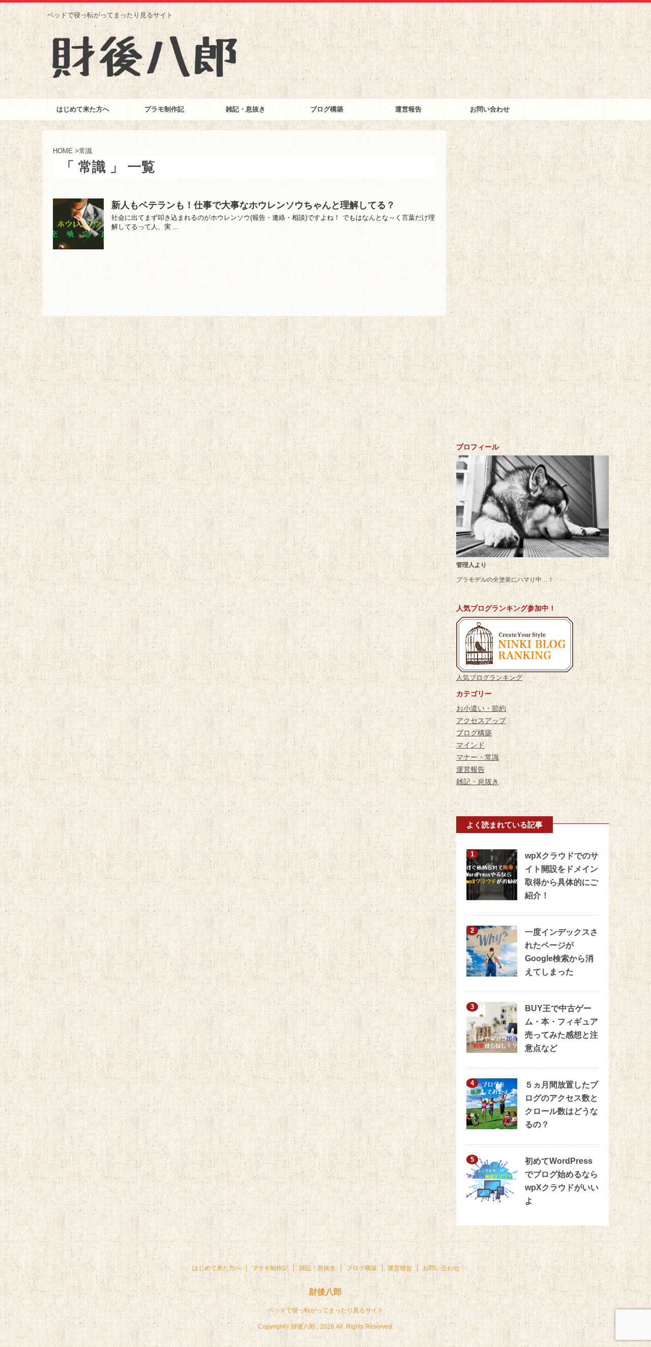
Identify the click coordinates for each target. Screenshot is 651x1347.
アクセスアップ (481, 721)
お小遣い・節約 (481, 708)
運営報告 (408, 109)
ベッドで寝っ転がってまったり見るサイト (325, 1310)
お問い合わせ (490, 109)
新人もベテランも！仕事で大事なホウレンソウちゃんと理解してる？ (253, 205)
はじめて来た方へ (82, 109)
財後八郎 (325, 1291)
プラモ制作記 (164, 109)
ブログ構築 (326, 109)
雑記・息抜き (245, 109)
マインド (470, 745)
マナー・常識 (477, 757)
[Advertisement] (532, 283)
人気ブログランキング (489, 677)
